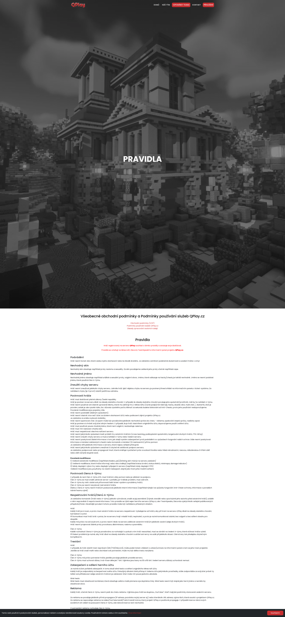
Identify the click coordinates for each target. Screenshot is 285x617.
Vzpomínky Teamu (181, 5)
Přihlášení (208, 5)
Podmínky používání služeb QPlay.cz (142, 326)
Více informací (134, 613)
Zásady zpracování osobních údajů (142, 328)
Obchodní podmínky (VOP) (142, 323)
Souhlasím (275, 613)
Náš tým (166, 5)
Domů (156, 5)
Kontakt (196, 5)
